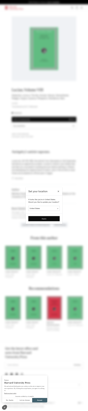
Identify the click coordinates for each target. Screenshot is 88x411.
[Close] (58, 191)
